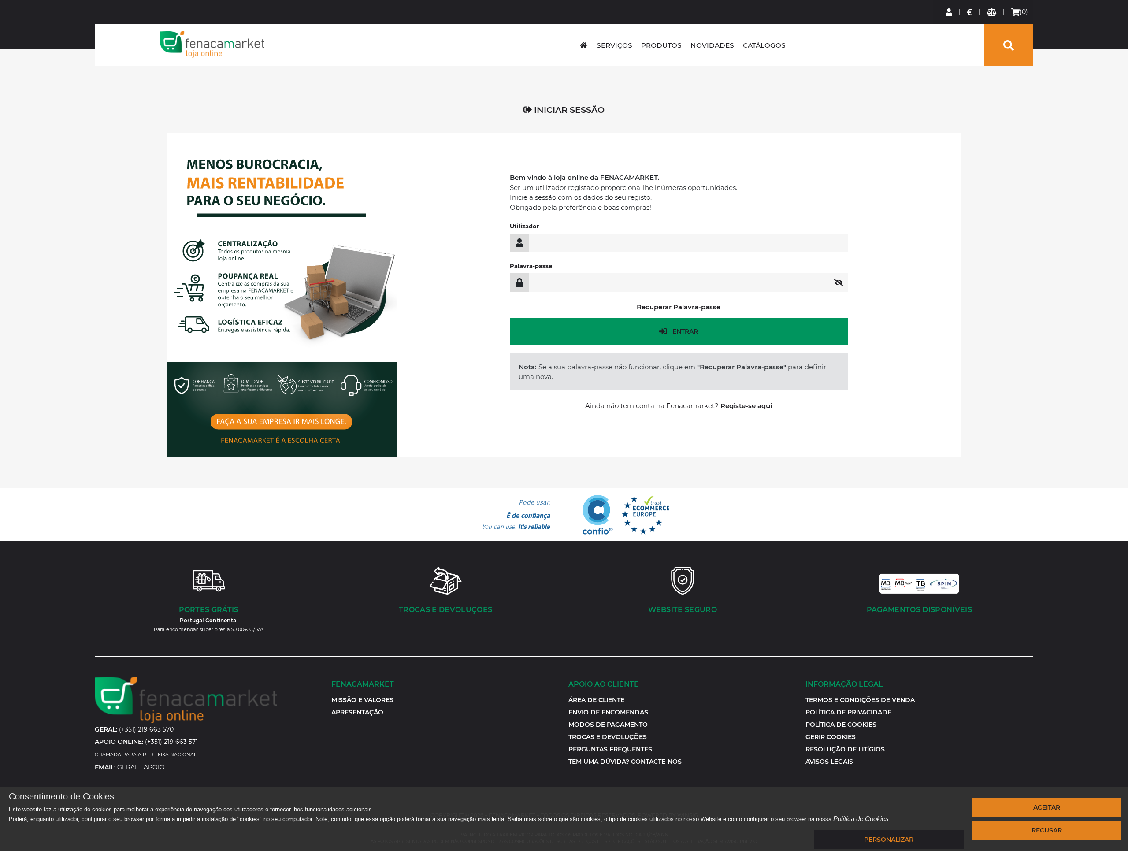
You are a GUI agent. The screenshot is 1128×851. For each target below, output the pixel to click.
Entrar (685, 331)
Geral (127, 767)
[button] (830, 737)
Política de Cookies (861, 818)
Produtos (661, 45)
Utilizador (524, 226)
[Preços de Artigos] (970, 12)
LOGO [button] (212, 44)
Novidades (712, 45)
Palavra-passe (531, 265)
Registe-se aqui (746, 405)
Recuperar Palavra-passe (678, 307)
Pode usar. (516, 514)
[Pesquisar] (1008, 45)
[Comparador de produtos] (992, 12)
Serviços (614, 45)
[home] (583, 45)
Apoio (154, 767)
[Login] (949, 12)
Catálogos (764, 45)
